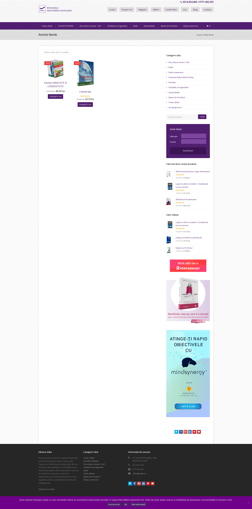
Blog (195, 9)
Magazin (142, 9)
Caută (202, 116)
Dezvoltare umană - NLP (179, 62)
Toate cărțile (173, 102)
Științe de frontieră (176, 97)
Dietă (170, 67)
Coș (185, 9)
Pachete (172, 82)
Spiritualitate (174, 92)
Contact (207, 9)
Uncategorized (174, 107)
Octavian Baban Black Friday (181, 77)
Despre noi (127, 9)
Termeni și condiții (46, 489)
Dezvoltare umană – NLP (94, 464)
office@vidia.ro (139, 473)
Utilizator (174, 136)
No (126, 504)
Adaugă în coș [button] (55, 96)
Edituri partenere (175, 72)
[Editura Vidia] (61, 9)
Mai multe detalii (138, 504)
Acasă (112, 9)
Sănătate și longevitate (178, 87)
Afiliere (156, 9)
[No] (248, 502)
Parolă (173, 142)
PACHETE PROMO (91, 461)
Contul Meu (171, 9)
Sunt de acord (114, 504)
